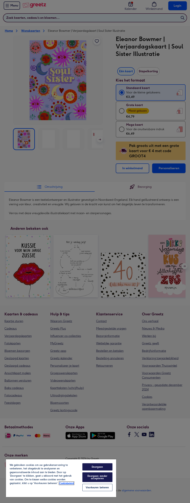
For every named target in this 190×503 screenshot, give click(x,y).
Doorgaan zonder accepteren (97, 477)
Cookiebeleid (66, 483)
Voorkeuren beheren (97, 487)
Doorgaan (97, 466)
